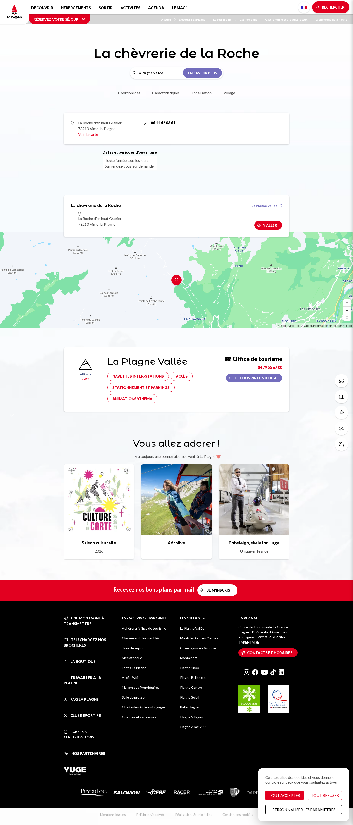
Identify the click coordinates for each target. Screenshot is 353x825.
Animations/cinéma (132, 398)
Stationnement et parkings (141, 387)
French (304, 7)
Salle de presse (133, 697)
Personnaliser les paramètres (303, 809)
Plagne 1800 (189, 668)
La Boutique (83, 661)
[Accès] (341, 444)
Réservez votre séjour (56, 19)
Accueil (166, 19)
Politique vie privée (150, 814)
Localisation (202, 92)
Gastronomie (248, 19)
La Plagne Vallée (264, 206)
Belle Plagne (189, 707)
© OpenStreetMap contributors (321, 326)
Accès (182, 376)
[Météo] (341, 428)
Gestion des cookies (237, 814)
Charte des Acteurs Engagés (143, 707)
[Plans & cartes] (341, 396)
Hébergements (76, 8)
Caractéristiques (166, 92)
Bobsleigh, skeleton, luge (254, 542)
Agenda (156, 8)
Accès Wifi (130, 677)
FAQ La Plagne (84, 699)
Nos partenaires (88, 753)
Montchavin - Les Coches (199, 638)
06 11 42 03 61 (163, 122)
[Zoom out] (347, 310)
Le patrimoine (222, 19)
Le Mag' (179, 8)
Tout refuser (325, 795)
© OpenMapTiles (289, 326)
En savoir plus (202, 73)
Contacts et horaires (269, 652)
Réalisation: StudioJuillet (193, 814)
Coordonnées (129, 92)
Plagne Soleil (189, 697)
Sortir (106, 8)
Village (229, 92)
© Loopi (346, 326)
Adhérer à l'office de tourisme (144, 628)
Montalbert (188, 658)
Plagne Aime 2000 (193, 727)
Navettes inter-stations (138, 376)
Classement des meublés (141, 638)
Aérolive (176, 542)
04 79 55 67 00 (270, 367)
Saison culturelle (99, 542)
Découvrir (42, 8)
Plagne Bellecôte (193, 677)
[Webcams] (341, 412)
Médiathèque (132, 658)
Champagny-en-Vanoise (198, 648)
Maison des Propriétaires (140, 687)
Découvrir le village (256, 378)
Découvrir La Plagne (192, 19)
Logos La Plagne (134, 668)
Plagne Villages (191, 717)
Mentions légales (113, 814)
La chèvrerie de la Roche (331, 19)
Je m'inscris (218, 590)
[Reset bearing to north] (347, 317)
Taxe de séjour (133, 648)
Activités (130, 8)
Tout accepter (284, 795)
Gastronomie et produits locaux (286, 19)
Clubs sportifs (85, 715)
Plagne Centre (191, 687)
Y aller (270, 225)
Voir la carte (88, 134)
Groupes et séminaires (139, 717)
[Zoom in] (347, 302)
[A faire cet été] (341, 381)
